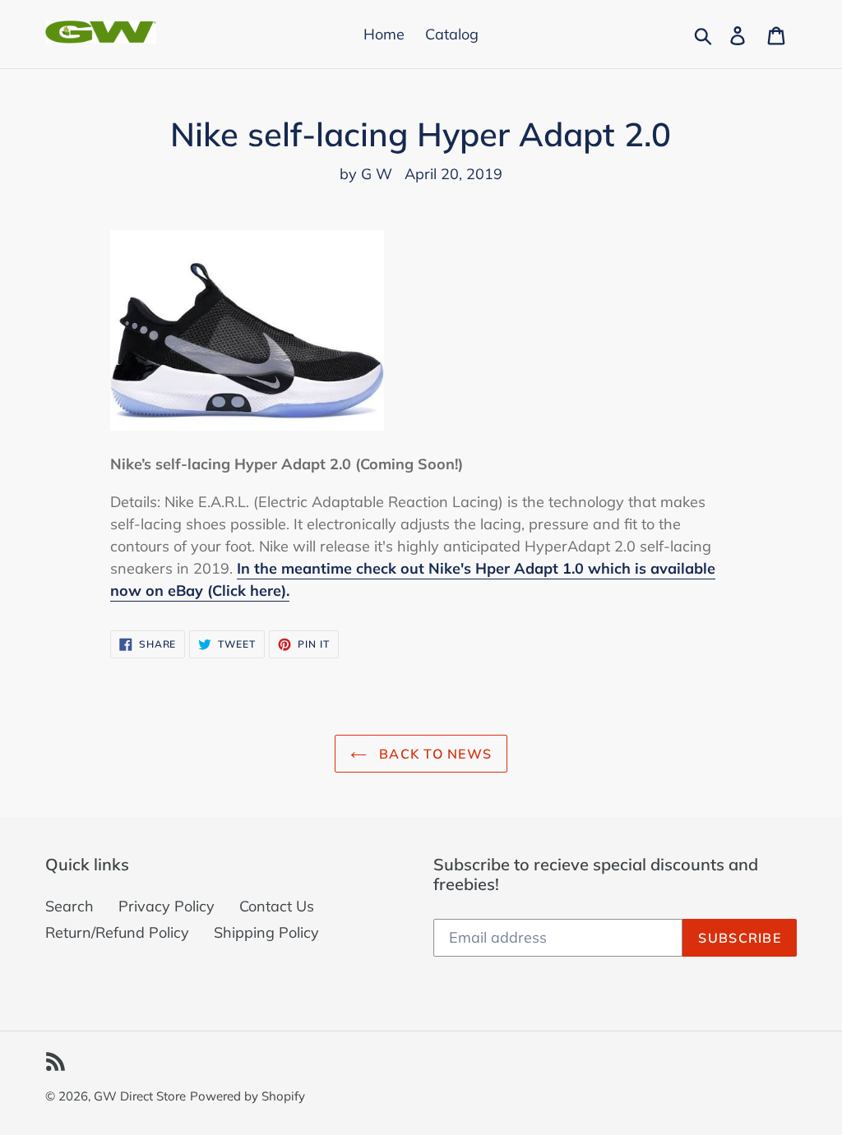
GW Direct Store (140, 1096)
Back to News (434, 753)
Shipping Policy (266, 932)
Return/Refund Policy (117, 932)
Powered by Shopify (247, 1096)
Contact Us (276, 906)
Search (69, 906)
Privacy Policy (166, 906)
